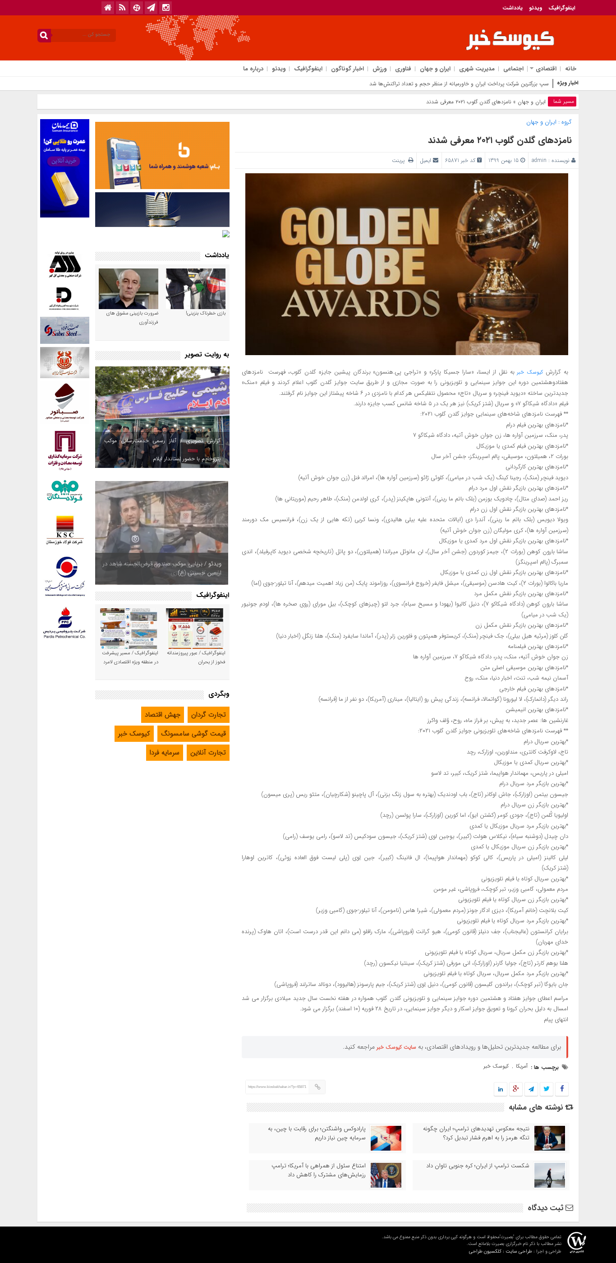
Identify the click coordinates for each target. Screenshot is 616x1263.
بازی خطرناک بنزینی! (205, 313)
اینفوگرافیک (561, 8)
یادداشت (512, 8)
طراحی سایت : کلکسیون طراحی (500, 1251)
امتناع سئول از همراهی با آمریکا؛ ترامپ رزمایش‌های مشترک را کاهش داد (318, 1170)
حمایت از (539, 83)
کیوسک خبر (530, 372)
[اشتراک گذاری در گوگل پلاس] (516, 1089)
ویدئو (535, 8)
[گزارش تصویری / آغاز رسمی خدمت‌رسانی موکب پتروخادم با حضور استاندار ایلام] (162, 417)
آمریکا (522, 1066)
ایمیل (425, 160)
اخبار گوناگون (347, 69)
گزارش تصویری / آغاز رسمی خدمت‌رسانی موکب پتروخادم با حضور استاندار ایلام (162, 449)
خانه (570, 69)
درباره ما (253, 69)
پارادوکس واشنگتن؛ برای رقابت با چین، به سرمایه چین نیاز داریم (317, 1133)
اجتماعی (513, 69)
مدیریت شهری (477, 69)
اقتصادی (546, 69)
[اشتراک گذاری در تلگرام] (531, 1089)
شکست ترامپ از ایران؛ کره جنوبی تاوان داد (477, 1165)
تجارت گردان (208, 714)
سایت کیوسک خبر (396, 1047)
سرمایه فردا (164, 752)
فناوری (403, 69)
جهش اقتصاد (162, 714)
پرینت (400, 160)
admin (539, 160)
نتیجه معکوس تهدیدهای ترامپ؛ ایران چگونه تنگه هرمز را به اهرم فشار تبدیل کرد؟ (476, 1133)
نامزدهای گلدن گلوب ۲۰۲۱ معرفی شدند (500, 140)
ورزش (379, 69)
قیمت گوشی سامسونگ (193, 733)
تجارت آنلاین (208, 752)
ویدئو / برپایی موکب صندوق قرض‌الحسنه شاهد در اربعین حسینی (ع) (162, 568)
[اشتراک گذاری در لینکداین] (500, 1089)
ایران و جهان (435, 69)
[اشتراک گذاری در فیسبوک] (562, 1089)
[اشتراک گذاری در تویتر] (546, 1089)
